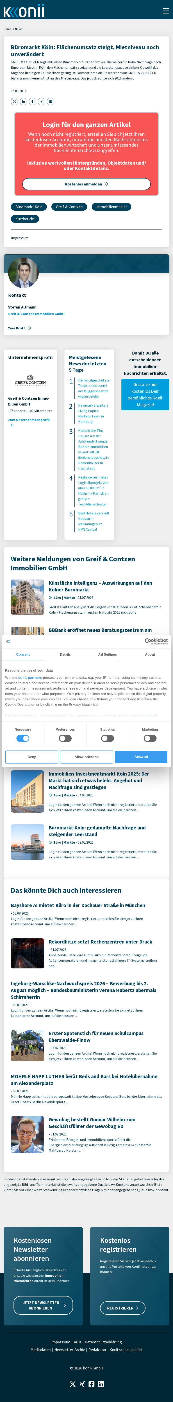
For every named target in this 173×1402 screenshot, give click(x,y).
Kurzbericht (25, 218)
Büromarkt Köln (28, 206)
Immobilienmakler (111, 206)
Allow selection (87, 757)
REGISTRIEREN (120, 1308)
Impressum (19, 238)
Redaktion (97, 1350)
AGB (77, 1342)
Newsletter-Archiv (69, 1350)
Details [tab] (65, 654)
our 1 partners (30, 677)
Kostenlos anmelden (83, 184)
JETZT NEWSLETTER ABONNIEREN (41, 1305)
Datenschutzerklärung (103, 1342)
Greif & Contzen (69, 206)
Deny (32, 757)
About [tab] (150, 654)
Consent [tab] (23, 654)
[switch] (65, 738)
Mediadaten (40, 1350)
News (19, 29)
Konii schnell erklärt (126, 1350)
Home (7, 29)
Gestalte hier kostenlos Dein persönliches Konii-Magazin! (145, 394)
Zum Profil (16, 328)
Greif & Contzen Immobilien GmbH (36, 313)
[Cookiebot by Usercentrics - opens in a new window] (148, 641)
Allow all (141, 757)
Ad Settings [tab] (107, 654)
